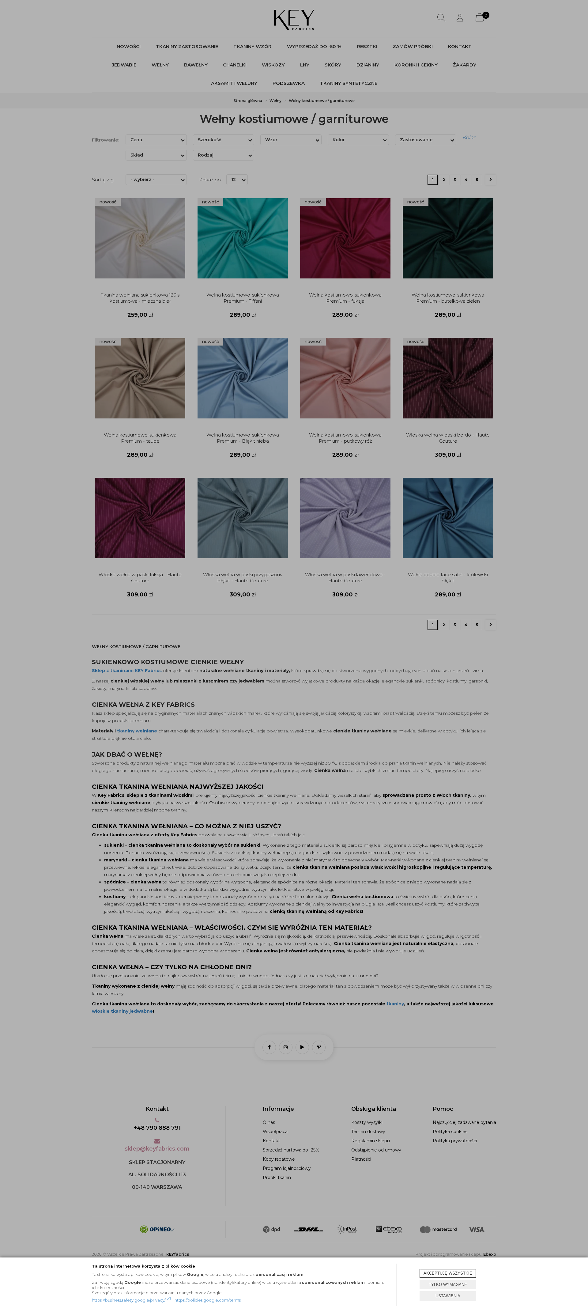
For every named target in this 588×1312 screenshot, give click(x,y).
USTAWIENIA (447, 1296)
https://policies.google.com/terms (208, 1300)
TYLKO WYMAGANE (448, 1284)
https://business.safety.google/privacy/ (129, 1300)
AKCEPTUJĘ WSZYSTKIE (448, 1273)
